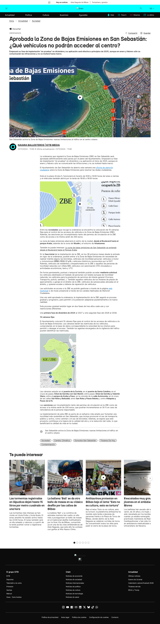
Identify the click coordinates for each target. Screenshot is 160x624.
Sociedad (45, 440)
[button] (150, 478)
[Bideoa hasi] (80, 97)
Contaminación (48, 444)
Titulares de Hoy (107, 440)
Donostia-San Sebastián (85, 440)
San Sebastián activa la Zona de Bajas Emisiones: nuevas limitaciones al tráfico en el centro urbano (81, 431)
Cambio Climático (62, 440)
